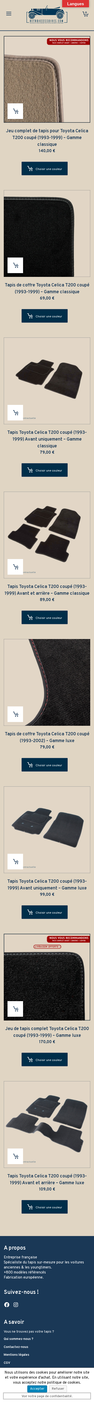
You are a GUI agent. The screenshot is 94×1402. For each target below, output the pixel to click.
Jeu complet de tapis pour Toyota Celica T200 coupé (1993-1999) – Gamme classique (47, 138)
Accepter (37, 1389)
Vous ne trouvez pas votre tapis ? (29, 1332)
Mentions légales (16, 1355)
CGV (7, 1363)
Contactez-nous (16, 1347)
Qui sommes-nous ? (18, 1339)
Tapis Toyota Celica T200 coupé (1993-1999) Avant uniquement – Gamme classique (47, 439)
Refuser (58, 1389)
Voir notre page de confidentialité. (47, 1396)
